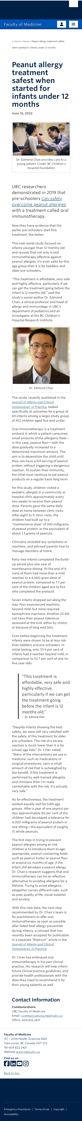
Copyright (58, 1109)
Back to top (12, 1073)
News (26, 41)
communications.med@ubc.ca (41, 1015)
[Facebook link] (7, 1064)
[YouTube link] (19, 1064)
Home (17, 41)
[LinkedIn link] (13, 1064)
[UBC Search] (73, 5)
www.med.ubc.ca (28, 1051)
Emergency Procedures (17, 1109)
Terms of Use (41, 1109)
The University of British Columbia (30, 8)
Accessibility (11, 1114)
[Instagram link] (26, 1064)
